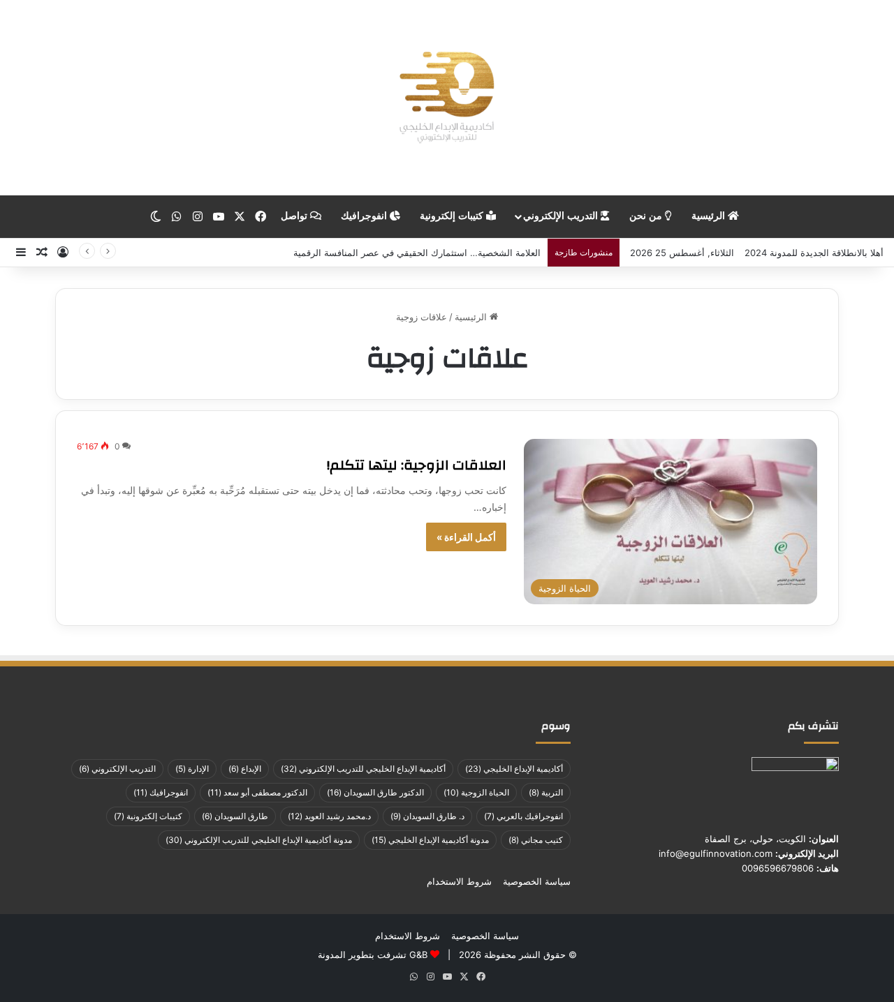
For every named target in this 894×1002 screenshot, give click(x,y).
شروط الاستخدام (459, 881)
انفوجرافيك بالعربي (523, 816)
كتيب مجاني (535, 840)
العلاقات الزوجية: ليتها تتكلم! (416, 465)
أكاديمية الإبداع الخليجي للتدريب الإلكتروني (363, 768)
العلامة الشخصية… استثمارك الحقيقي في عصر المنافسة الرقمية (417, 252)
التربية (546, 792)
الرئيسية (709, 216)
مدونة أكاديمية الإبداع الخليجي (430, 840)
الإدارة (192, 768)
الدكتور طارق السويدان (375, 792)
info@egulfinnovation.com (715, 853)
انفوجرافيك (365, 216)
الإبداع (244, 768)
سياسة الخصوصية (537, 881)
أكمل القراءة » (466, 537)
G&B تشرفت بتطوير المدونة (372, 954)
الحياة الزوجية (476, 792)
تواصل (295, 216)
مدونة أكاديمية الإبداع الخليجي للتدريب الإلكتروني (259, 840)
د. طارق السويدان (427, 816)
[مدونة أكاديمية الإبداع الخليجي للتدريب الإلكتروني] (447, 97)
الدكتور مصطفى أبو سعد (257, 792)
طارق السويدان (235, 816)
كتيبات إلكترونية (453, 216)
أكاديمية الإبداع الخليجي (514, 768)
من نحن (647, 216)
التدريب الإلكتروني (562, 216)
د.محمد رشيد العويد (329, 816)
